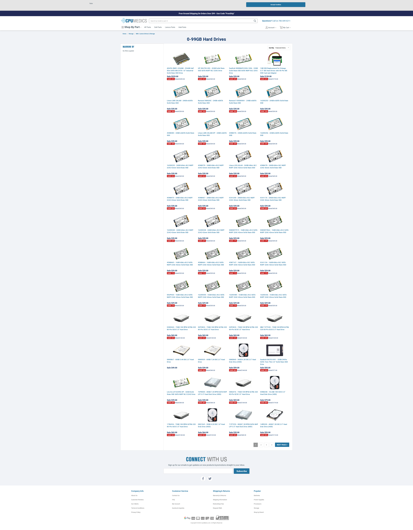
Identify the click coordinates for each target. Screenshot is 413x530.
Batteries (257, 495)
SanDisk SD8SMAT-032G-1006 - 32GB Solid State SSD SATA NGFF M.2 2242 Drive (243, 70)
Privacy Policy (135, 512)
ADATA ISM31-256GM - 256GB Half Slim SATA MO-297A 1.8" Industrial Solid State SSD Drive (180, 70)
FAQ (173, 500)
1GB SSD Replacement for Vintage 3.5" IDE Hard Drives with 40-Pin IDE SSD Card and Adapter (273, 70)
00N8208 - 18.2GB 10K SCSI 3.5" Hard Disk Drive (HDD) (272, 393)
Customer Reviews (137, 500)
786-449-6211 (284, 20)
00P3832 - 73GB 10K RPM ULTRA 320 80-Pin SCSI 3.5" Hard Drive (212, 328)
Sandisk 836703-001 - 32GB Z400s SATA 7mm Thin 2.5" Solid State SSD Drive (274, 361)
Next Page (281, 445)
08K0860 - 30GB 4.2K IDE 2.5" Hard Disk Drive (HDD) (242, 360)
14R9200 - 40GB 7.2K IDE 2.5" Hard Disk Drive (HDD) (273, 425)
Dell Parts (158, 27)
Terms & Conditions (137, 508)
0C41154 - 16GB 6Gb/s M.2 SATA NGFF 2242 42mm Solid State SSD (273, 263)
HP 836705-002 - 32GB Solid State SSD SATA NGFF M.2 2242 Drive (211, 69)
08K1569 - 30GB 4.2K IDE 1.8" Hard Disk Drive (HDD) (211, 425)
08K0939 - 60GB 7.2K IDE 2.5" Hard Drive (211, 360)
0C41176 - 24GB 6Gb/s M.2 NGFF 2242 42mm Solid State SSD (273, 199)
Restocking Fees (218, 504)
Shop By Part (132, 27)
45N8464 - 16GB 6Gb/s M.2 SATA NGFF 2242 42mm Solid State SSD (211, 263)
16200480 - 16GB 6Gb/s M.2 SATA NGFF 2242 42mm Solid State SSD (242, 296)
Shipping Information (220, 500)
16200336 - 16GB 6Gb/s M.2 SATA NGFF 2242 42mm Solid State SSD (273, 296)
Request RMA (217, 508)
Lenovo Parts (170, 27)
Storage (256, 508)
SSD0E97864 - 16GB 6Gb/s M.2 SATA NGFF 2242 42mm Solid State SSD (274, 231)
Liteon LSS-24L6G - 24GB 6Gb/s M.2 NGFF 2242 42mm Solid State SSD (243, 166)
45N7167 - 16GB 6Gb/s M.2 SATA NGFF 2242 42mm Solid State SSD (242, 263)
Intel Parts (182, 27)
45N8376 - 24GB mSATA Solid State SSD (242, 134)
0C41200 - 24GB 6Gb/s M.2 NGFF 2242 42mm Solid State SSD (242, 199)
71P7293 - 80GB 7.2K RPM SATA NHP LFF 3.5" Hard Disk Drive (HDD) (243, 425)
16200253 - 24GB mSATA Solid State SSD (274, 101)
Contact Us (176, 495)
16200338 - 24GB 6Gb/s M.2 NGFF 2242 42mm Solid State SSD (211, 231)
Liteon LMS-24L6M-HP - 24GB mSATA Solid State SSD (212, 134)
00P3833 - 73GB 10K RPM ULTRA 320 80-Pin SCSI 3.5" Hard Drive (243, 328)
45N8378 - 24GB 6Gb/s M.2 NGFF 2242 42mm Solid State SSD (211, 166)
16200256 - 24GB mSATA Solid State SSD (274, 134)
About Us (134, 495)
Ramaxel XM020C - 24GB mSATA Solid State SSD (210, 101)
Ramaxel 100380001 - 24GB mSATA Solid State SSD (242, 101)
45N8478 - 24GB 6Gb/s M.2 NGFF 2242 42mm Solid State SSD (273, 166)
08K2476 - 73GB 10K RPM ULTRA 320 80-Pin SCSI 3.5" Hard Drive (243, 393)
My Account (176, 504)
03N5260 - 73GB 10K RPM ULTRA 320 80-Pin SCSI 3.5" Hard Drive (181, 328)
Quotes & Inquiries (178, 508)
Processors (257, 504)
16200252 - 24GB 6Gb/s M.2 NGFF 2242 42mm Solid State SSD (180, 166)
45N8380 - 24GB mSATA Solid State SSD (180, 134)
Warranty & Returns (219, 495)
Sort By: (271, 48)
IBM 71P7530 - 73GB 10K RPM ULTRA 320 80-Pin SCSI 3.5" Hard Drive (274, 328)
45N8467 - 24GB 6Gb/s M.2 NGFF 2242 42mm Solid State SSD (211, 199)
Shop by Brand (259, 512)
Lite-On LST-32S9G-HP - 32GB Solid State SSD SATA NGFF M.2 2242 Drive (181, 393)
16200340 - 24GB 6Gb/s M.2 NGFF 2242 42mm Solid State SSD (180, 231)
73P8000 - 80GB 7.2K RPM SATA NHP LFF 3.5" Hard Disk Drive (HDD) (212, 393)
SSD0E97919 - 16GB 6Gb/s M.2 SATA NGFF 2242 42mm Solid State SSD (243, 231)
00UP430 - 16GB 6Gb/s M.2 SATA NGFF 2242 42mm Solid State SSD (180, 296)
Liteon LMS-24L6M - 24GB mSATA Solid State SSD (180, 101)
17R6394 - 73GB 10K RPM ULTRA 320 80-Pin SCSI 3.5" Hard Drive (181, 425)
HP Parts (147, 27)
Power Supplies (259, 500)
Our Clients (135, 504)
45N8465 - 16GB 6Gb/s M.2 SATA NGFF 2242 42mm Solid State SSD (180, 263)
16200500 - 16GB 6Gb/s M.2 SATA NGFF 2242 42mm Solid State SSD (211, 296)
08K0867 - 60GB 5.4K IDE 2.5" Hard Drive (180, 360)
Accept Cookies (275, 5)
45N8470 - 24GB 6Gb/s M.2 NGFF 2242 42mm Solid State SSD (180, 199)
